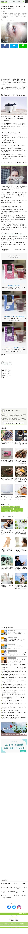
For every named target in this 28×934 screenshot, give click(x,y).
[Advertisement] (14, 63)
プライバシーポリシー (14, 923)
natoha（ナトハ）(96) (6, 506)
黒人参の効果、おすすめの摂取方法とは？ (7, 442)
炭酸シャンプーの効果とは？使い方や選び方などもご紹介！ (7, 532)
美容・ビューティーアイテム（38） (21, 887)
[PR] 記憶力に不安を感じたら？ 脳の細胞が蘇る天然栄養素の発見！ (21, 568)
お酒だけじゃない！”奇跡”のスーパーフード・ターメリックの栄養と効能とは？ (21, 480)
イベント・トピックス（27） (20, 891)
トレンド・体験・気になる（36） (8, 891)
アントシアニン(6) (16, 506)
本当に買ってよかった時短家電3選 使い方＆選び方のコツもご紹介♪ (7, 568)
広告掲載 (6, 923)
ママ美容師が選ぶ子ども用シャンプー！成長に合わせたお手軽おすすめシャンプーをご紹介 (21, 586)
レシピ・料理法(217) (6, 511)
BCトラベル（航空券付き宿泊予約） (8, 924)
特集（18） (5, 895)
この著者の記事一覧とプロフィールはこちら (14, 423)
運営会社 (25, 924)
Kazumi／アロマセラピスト (12, 641)
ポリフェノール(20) (18, 508)
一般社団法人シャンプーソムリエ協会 (14, 634)
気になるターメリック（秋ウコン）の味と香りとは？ (7, 479)
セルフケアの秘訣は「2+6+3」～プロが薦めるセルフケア (21, 550)
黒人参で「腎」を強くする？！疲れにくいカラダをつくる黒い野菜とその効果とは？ (21, 461)
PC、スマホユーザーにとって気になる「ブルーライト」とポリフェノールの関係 (7, 498)
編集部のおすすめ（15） (21, 895)
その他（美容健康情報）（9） (8, 898)
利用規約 (22, 923)
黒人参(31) (20, 511)
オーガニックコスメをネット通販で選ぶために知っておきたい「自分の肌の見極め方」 (21, 532)
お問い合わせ (19, 924)
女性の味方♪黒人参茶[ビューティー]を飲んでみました (7, 460)
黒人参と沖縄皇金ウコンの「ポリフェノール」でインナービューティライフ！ (21, 498)
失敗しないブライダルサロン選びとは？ (7, 585)
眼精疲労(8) (14, 511)
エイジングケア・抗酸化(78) (7, 508)
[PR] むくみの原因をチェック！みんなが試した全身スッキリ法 (7, 550)
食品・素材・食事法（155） (7, 883)
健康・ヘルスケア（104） (8, 887)
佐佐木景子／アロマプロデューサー (14, 648)
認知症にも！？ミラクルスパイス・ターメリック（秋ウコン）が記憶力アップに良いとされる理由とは (21, 443)
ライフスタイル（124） (21, 883)
